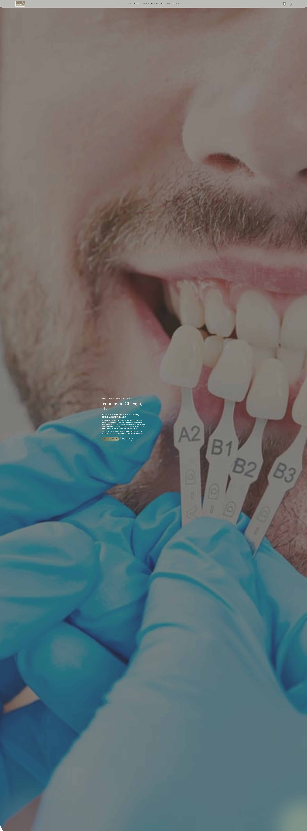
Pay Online (176, 4)
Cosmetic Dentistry (120, 398)
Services (110, 398)
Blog (162, 4)
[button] (137, 3)
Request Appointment (110, 439)
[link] (44, 4)
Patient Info (154, 4)
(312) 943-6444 (126, 439)
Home (129, 4)
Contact (168, 4)
